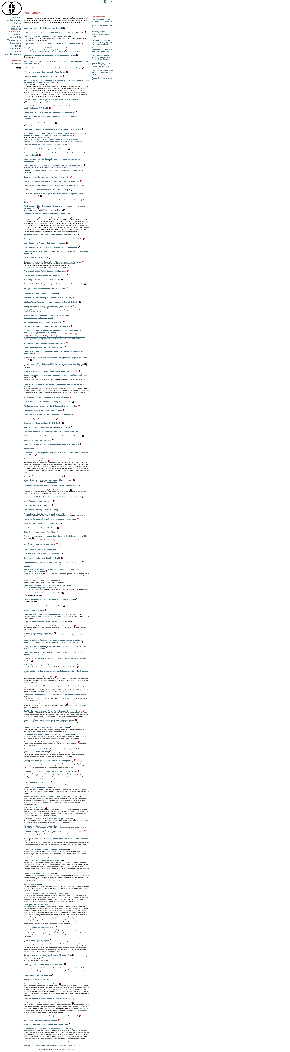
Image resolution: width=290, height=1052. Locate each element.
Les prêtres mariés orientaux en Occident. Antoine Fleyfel (46, 894)
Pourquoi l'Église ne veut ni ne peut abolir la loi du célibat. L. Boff (49, 599)
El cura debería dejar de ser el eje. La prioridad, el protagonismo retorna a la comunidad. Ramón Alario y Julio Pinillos (53, 331)
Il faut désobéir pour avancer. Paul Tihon (39, 532)
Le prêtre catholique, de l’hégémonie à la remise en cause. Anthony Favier (102, 42)
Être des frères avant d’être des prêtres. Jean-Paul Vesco (46, 149)
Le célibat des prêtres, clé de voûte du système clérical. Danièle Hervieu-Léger (54, 185)
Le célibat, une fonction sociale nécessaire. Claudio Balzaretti (48, 1003)
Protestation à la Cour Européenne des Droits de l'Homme (46, 514)
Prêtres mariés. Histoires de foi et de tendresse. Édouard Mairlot (48, 626)
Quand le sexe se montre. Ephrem (37, 782)
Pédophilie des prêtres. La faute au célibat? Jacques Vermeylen (48, 819)
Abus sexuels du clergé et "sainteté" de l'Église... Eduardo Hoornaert (50, 742)
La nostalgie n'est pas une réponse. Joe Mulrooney (44, 964)
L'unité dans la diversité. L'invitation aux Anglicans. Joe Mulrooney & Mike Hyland (55, 686)
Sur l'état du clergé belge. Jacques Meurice (40, 1020)
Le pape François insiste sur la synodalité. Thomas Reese (46, 36)
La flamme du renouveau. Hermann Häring (40, 549)
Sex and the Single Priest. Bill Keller (37, 440)
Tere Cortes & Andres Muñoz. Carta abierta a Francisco (45, 271)
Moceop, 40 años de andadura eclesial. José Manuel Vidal (46, 315)
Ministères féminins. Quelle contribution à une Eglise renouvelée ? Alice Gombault (56, 671)
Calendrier (15, 43)
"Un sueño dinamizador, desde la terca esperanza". (38, 290)
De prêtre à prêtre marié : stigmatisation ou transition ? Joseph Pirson (51, 371)
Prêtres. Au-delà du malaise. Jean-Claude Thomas (43, 76)
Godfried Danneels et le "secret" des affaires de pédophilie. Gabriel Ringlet (53, 711)
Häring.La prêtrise (31, 57)
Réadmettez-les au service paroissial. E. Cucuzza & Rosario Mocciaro (50, 406)
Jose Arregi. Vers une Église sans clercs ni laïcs (42, 280)
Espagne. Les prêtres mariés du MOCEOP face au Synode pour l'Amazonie (52, 262)
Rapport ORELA (30, 448)
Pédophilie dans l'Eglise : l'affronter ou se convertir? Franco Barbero (50, 771)
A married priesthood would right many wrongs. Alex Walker (47, 427)
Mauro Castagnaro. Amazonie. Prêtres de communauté (45, 243)
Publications (14, 31)
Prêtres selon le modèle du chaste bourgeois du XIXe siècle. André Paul (51, 181)
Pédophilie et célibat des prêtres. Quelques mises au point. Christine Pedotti (53, 831)
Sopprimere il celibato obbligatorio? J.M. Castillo (43, 423)
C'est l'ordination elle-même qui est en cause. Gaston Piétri (102, 72)
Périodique (15, 48)
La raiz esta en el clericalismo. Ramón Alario (41, 293)
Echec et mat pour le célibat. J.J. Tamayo (39, 419)
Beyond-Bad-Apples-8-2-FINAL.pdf (36, 84)
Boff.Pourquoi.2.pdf (32, 601)
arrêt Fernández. (81, 515)
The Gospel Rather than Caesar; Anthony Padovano (44, 347)
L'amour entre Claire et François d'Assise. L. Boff (43, 593)
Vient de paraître (12, 54)
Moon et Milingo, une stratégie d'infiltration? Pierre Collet (46, 1024)
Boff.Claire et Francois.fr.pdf (34, 595)
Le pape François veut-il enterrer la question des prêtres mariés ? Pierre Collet (101, 33)
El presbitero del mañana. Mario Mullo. (38, 633)
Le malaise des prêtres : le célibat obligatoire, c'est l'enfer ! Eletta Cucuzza (102, 57)
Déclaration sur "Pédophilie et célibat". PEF (40, 787)
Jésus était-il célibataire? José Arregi (38, 501)
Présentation (14, 20)
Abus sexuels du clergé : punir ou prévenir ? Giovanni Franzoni (48, 760)
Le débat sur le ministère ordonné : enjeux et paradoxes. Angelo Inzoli (51, 1016)
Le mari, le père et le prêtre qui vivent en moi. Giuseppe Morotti (48, 480)
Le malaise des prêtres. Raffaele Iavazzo (39, 123)
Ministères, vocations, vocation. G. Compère (41, 580)
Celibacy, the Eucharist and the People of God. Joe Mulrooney (48, 306)
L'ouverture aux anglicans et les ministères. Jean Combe (46, 849)
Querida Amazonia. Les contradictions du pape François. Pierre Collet (51, 247)
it (109, 1)
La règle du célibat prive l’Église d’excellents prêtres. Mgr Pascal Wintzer (52, 100)
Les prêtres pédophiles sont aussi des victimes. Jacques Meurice (49, 720)
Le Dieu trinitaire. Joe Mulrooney (36, 940)
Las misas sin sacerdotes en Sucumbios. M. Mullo (43, 606)
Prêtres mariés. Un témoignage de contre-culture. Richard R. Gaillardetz (51, 444)
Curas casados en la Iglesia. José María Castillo (42, 558)
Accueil (17, 17)
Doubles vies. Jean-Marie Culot (36, 258)
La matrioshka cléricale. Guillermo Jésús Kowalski (102, 20)
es (107, 1)
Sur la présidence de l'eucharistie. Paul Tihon (41, 984)
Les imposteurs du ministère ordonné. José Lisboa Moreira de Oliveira (51, 431)
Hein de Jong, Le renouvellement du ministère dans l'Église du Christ (50, 1045)
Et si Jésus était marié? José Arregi (37, 505)
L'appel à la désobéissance (31, 616)
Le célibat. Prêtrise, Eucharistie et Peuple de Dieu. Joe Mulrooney (49, 999)
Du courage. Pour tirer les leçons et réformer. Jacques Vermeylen (49, 734)
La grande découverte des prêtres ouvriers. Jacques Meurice (47, 622)
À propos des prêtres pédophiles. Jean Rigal (41, 826)
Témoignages (14, 40)
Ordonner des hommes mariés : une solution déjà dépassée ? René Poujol (102, 49)
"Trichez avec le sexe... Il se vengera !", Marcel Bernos (45, 72)
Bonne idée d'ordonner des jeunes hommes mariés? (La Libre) (48, 298)
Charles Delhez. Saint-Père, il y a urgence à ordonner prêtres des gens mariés (53, 284)
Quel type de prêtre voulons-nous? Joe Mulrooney (43, 476)
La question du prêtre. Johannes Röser (39, 677)
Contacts (16, 51)
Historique (15, 26)
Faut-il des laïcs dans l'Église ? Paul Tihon (40, 528)
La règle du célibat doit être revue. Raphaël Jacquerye (45, 704)
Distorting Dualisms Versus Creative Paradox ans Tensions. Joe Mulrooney (53, 436)
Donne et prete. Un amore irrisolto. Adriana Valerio (43, 322)
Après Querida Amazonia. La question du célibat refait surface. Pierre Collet (53, 239)
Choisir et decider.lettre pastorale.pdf (37, 102)
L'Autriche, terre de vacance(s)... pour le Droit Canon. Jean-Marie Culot (51, 614)
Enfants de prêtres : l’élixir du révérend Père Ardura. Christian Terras (50, 234)
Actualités (15, 37)
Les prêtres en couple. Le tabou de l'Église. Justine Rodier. (46, 218)
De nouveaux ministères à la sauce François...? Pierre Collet (47, 213)
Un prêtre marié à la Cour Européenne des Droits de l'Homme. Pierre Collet (52, 497)
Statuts (17, 23)
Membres (16, 29)
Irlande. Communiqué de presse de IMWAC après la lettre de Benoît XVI (51, 797)
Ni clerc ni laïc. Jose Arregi (34, 610)
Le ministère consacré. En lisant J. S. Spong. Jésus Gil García (47, 402)
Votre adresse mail (16, 63)
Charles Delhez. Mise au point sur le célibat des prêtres (45, 275)
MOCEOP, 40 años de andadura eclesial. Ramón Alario (44, 288)
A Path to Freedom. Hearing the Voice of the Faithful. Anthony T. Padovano (52, 562)
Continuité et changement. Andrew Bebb (39, 927)
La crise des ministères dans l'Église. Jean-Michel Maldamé (47, 490)
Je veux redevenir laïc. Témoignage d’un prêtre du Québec (46, 397)
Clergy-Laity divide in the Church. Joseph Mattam (43, 410)
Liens (18, 46)
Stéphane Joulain (64, 827)
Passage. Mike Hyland (32, 884)
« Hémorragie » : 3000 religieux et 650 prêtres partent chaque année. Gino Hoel (54, 364)
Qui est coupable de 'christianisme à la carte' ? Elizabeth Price (48, 955)
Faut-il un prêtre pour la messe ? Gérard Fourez (42, 554)
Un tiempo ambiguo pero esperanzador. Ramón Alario (44, 343)
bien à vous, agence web (66, 1049)
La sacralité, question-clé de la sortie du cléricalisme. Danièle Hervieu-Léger (102, 65)
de (111, 1)
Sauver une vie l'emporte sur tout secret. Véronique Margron (47, 190)
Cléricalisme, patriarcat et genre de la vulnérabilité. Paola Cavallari (49, 112)
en (103, 1)
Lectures (16, 34)
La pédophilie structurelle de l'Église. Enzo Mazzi (43, 860)
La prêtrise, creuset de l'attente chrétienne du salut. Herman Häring (50, 55)
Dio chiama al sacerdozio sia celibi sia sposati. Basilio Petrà (47, 326)
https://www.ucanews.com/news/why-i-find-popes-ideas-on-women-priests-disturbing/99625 (52, 51)
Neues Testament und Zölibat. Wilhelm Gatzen (41, 523)
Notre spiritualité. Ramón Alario (36, 905)
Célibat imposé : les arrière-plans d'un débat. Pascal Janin (46, 727)
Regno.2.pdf (30, 125)
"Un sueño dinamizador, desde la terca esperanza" (38, 318)
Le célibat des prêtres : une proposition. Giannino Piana (45, 144)
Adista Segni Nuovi (52, 482)
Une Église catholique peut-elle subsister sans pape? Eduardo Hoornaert (52, 485)
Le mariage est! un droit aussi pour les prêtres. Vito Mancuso (47, 414)
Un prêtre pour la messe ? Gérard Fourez (39, 544)
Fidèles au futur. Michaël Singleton (37, 975)
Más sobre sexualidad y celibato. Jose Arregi (41, 510)
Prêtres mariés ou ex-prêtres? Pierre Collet (40, 979)
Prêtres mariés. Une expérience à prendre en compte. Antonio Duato (50, 519)
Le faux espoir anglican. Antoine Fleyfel (39, 873)
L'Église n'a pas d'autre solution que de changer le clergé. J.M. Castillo (51, 302)
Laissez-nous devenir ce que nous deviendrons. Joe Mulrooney (48, 1029)
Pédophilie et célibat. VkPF (34, 808)
